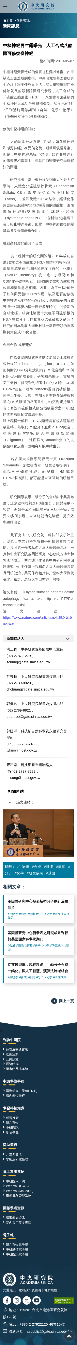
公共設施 (12, 1059)
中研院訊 (12, 1127)
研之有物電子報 (17, 1244)
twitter (17, 1301)
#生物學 (22, 867)
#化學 (19, 873)
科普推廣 (12, 1118)
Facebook (7, 1301)
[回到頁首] (69, 1336)
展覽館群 (12, 1064)
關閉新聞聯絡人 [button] (38, 639)
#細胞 (48, 867)
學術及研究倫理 (17, 1159)
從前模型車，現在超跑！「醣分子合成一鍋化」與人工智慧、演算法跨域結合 (38, 968)
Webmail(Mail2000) (19, 1191)
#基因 (50, 873)
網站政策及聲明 (30, 1290)
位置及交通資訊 (17, 1049)
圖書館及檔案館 (17, 1069)
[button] (5, 6)
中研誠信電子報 (17, 1249)
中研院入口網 (15, 1181)
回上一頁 (66, 1001)
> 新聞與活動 (22, 20)
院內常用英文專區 (18, 1222)
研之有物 (12, 1122)
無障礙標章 (64, 1300)
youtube (37, 1301)
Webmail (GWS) (17, 1186)
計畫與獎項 (14, 1154)
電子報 (8, 1235)
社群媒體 (50, 1290)
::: (1, 1030)
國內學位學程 (15, 1095)
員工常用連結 (13, 1172)
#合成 (36, 867)
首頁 (9, 20)
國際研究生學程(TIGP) (21, 1091)
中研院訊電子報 (17, 1254)
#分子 (40, 914)
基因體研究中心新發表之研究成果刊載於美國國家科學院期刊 (38, 936)
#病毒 (60, 867)
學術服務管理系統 (18, 1195)
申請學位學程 (13, 1081)
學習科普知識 (13, 1108)
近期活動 (12, 1054)
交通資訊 (9, 1290)
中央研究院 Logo (36, 6)
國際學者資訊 (13, 1208)
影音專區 (12, 1132)
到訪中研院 (12, 1040)
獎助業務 (10, 1145)
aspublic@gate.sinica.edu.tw (49, 1332)
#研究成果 (35, 873)
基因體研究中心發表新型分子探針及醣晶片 (38, 904)
